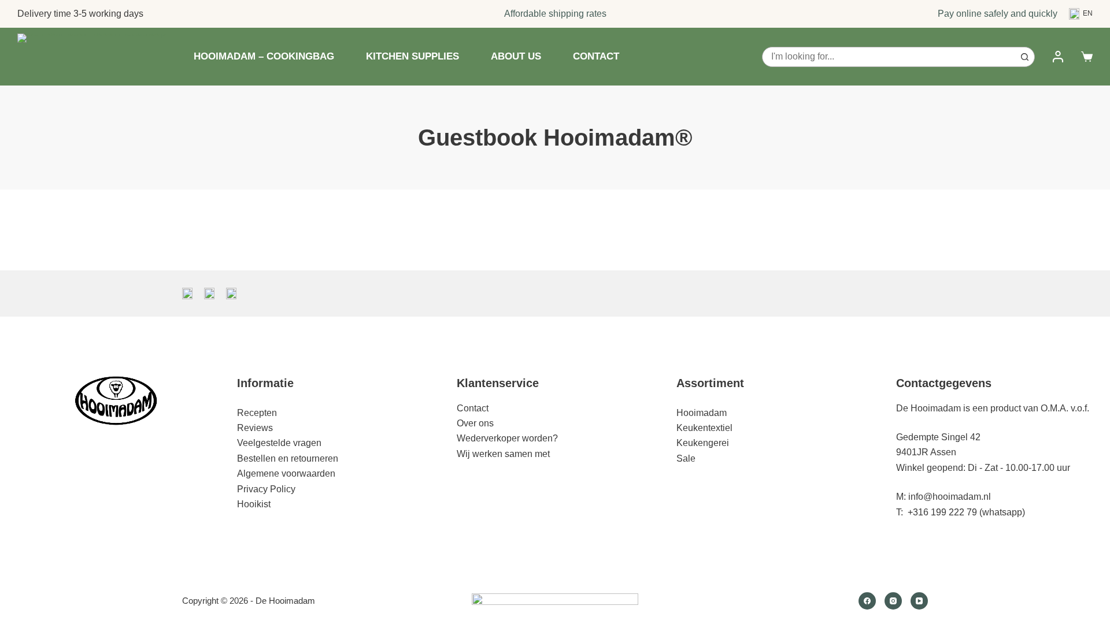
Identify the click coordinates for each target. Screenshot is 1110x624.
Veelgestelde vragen (279, 443)
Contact (596, 56)
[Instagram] (893, 601)
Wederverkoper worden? (507, 438)
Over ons (475, 423)
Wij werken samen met (503, 454)
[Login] (1058, 56)
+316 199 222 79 (942, 512)
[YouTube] (919, 601)
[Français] (231, 293)
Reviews (255, 428)
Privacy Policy (266, 489)
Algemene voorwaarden (286, 473)
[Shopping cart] (1087, 56)
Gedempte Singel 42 (938, 437)
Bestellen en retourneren (287, 458)
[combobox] (889, 57)
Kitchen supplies (412, 56)
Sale (685, 458)
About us (516, 56)
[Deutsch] (209, 293)
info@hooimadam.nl (949, 497)
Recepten (257, 413)
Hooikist (254, 504)
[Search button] (1024, 56)
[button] (1081, 14)
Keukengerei (702, 443)
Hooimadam (701, 413)
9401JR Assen (926, 452)
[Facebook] (867, 601)
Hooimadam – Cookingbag (264, 56)
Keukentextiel (704, 428)
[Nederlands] (187, 293)
